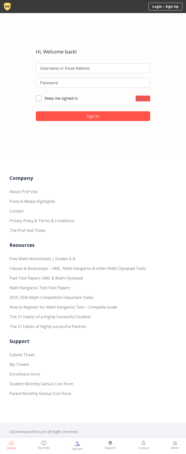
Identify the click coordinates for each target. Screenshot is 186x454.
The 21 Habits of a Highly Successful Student (50, 316)
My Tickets (19, 364)
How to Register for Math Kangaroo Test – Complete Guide (63, 307)
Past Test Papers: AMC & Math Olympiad (46, 278)
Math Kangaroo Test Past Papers (39, 287)
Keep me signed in (61, 98)
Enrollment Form (24, 374)
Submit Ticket (21, 354)
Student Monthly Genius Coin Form (41, 383)
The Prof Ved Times (27, 230)
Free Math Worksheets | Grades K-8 (42, 258)
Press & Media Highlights (32, 201)
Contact (16, 211)
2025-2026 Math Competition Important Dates (51, 297)
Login (157, 6)
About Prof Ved (23, 191)
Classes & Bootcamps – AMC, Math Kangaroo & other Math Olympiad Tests (77, 268)
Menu (175, 448)
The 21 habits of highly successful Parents (47, 326)
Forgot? (143, 98)
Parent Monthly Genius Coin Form (40, 393)
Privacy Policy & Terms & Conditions (41, 220)
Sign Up (171, 6)
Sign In (93, 116)
